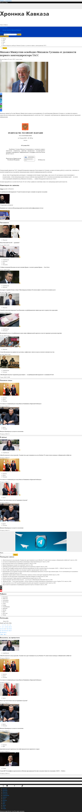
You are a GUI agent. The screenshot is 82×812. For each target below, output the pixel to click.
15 (2, 629)
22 (2, 630)
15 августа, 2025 (4, 312)
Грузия (4, 399)
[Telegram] (41, 102)
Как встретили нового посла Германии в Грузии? (13, 500)
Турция (4, 805)
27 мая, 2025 (3, 336)
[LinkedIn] (41, 100)
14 (0, 629)
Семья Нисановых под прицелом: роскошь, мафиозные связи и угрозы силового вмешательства (27, 352)
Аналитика (5, 261)
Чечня (4, 615)
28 (0, 632)
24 (5, 630)
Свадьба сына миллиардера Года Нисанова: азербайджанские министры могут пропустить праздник (29, 310)
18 (7, 629)
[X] (41, 96)
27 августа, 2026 (4, 406)
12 (9, 627)
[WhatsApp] (41, 106)
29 (2, 632)
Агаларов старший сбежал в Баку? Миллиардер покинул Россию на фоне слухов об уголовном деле (28, 290)
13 (10, 627)
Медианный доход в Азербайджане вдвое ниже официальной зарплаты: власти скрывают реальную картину (31, 333)
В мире (4, 605)
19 (9, 629)
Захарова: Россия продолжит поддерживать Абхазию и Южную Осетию (21, 576)
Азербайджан (6, 259)
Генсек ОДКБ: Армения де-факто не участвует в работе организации (21, 570)
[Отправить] (41, 110)
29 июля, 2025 (3, 292)
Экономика (5, 264)
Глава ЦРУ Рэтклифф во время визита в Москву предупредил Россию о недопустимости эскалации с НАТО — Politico (33, 568)
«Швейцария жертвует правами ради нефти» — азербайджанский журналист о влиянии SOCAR (27, 374)
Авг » (5, 634)
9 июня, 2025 (3, 377)
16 (4, 629)
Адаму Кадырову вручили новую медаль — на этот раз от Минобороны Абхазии (23, 579)
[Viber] (41, 104)
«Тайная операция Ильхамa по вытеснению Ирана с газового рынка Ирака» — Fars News (24, 267)
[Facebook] (41, 94)
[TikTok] (41, 587)
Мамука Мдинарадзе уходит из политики (11, 431)
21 (0, 630)
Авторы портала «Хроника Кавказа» (12, 30)
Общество (5, 240)
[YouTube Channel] (41, 591)
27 (10, 630)
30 (4, 632)
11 (7, 627)
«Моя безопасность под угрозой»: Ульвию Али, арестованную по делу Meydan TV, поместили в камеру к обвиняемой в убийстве (35, 455)
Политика (5, 48)
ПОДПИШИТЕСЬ (4, 36)
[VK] (41, 98)
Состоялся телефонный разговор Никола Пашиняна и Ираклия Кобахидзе (20, 403)
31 (5, 632)
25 (7, 630)
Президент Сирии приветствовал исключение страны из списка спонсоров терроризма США (27, 574)
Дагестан (5, 613)
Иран (4, 263)
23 (4, 630)
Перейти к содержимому (6, 1)
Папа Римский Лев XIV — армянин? (9, 242)
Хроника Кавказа (24, 13)
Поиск (1, 553)
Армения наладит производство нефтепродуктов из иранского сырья (21, 566)
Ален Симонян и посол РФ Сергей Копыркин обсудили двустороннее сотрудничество (25, 583)
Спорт (4, 603)
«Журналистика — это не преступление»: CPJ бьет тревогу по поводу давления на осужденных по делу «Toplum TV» (33, 581)
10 (5, 627)
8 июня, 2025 (3, 270)
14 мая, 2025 (3, 245)
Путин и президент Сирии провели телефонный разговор (18, 578)
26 (9, 630)
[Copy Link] (41, 108)
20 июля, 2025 (3, 354)
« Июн (1, 634)
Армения (5, 398)
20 (10, 629)
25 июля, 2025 (11, 59)
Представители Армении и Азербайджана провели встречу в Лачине (21, 584)
